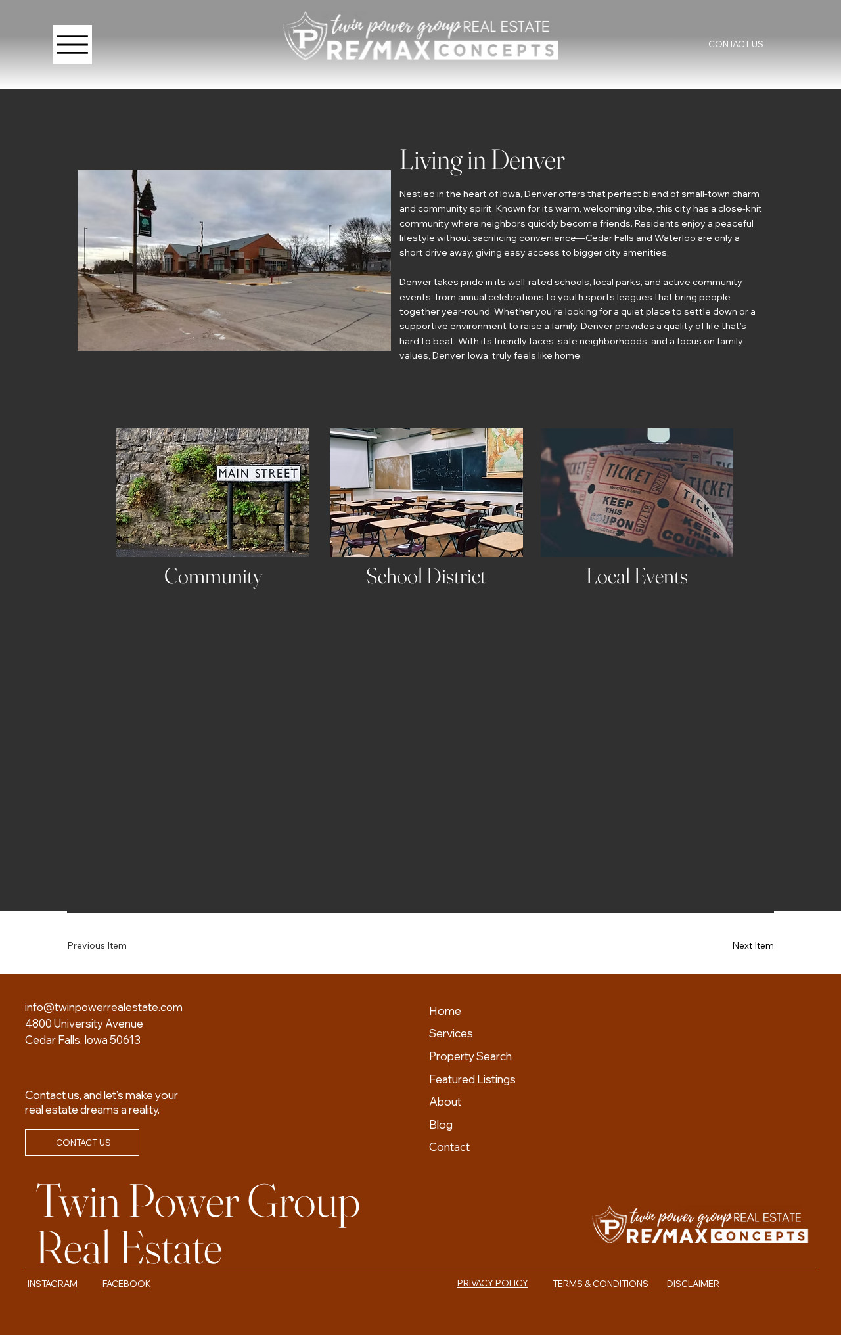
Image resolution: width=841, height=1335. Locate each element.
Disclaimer (693, 1283)
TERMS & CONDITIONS (600, 1283)
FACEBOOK (126, 1283)
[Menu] (72, 44)
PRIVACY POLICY (492, 1283)
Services (451, 1033)
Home (445, 1011)
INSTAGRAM (53, 1283)
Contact (449, 1147)
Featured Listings (472, 1079)
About (445, 1101)
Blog (441, 1124)
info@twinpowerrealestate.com (104, 1007)
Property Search (470, 1056)
